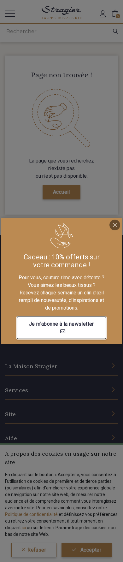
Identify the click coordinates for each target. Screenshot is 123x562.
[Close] (114, 225)
